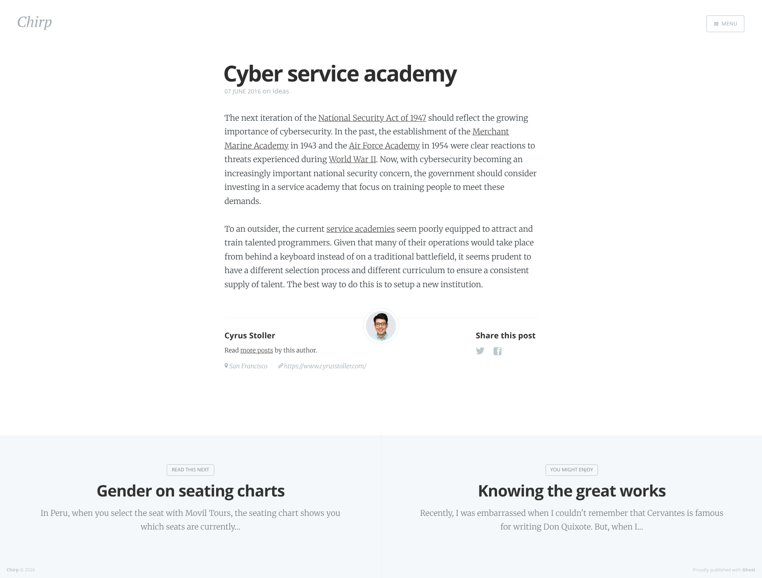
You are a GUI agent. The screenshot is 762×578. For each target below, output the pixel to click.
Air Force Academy (384, 146)
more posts (256, 350)
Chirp (13, 570)
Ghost (748, 570)
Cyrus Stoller (249, 335)
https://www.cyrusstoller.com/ (325, 366)
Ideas (281, 91)
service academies (360, 229)
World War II (352, 159)
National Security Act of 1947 (372, 118)
